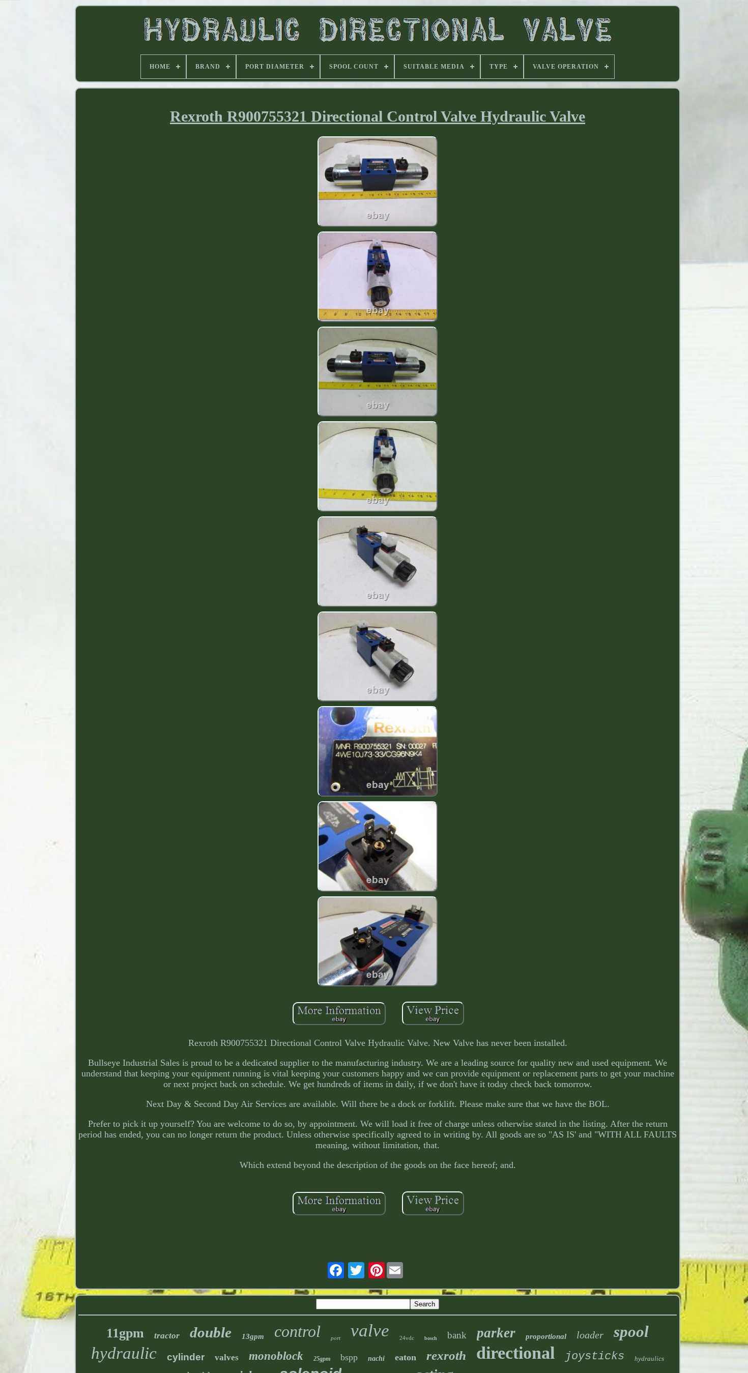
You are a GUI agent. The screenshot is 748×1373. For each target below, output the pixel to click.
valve (370, 1330)
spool (631, 1331)
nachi (376, 1358)
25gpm (321, 1358)
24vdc (406, 1338)
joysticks (594, 1356)
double (211, 1332)
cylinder (186, 1357)
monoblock (276, 1356)
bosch (430, 1338)
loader (590, 1334)
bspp (349, 1357)
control (297, 1331)
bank (457, 1335)
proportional (546, 1336)
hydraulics (649, 1358)
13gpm (253, 1336)
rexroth (446, 1355)
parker (496, 1332)
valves (227, 1357)
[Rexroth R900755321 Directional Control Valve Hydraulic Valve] (377, 182)
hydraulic (124, 1353)
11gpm (125, 1333)
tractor (167, 1335)
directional (515, 1352)
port (335, 1338)
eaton (405, 1357)
